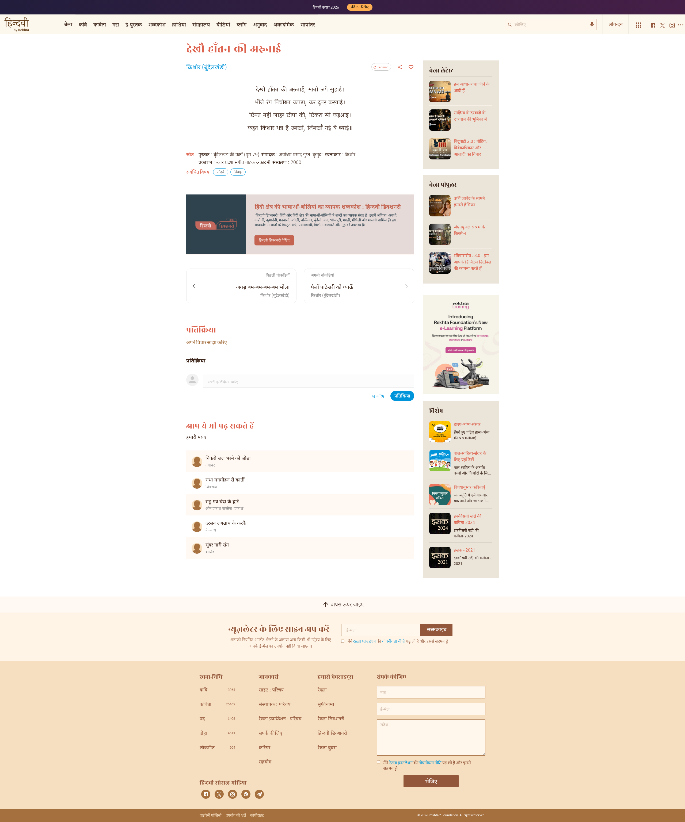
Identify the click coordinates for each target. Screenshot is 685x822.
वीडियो (223, 24)
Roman (383, 67)
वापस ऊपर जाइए (347, 605)
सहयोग (265, 762)
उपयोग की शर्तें (236, 815)
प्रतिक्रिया (402, 396)
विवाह (238, 172)
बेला (68, 24)
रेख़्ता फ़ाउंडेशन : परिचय (280, 719)
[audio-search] (591, 24)
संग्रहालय (201, 24)
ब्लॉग (241, 24)
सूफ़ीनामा (326, 705)
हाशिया (179, 24)
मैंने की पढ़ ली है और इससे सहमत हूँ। (399, 642)
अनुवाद (260, 24)
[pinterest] (245, 794)
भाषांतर (307, 24)
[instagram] (232, 794)
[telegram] (259, 794)
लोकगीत (217, 748)
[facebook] (205, 794)
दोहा (217, 734)
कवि (83, 24)
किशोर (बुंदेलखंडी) (206, 68)
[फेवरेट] (410, 66)
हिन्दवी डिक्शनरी (332, 734)
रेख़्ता (322, 690)
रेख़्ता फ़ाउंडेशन (364, 642)
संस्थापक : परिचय (274, 705)
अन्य (325, 24)
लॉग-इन (616, 24)
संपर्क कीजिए (270, 734)
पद (217, 719)
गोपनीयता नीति (393, 642)
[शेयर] (400, 67)
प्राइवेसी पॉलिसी (211, 815)
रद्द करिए (378, 396)
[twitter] (219, 794)
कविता (99, 24)
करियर (264, 748)
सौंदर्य (220, 172)
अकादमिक (283, 24)
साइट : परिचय (271, 690)
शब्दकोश (157, 24)
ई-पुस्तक (133, 24)
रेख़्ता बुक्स (327, 748)
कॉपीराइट (257, 815)
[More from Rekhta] (638, 25)
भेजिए (431, 781)
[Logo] (16, 25)
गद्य (115, 24)
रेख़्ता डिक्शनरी (331, 719)
